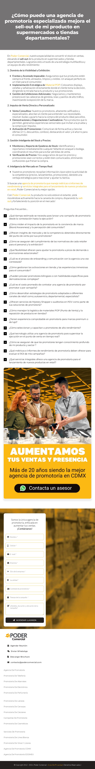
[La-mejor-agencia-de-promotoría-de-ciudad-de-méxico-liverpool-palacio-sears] (47, 368)
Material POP (53, 84)
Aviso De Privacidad (55, 765)
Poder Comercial (20, 55)
